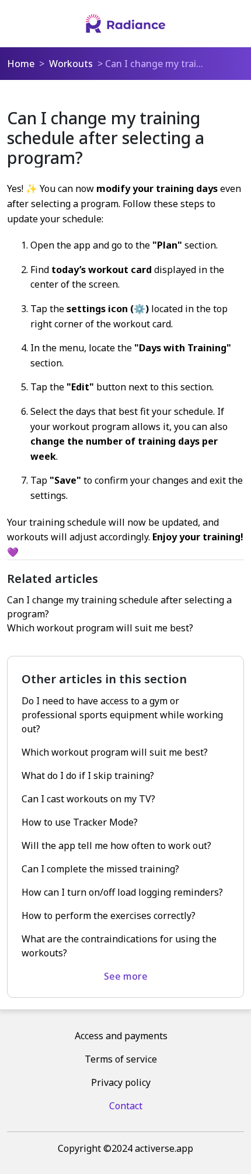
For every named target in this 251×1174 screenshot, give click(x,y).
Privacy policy (121, 1082)
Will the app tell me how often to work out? (116, 845)
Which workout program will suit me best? (100, 627)
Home (20, 63)
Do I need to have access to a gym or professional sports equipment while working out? (122, 714)
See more (126, 976)
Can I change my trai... (154, 63)
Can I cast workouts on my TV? (88, 798)
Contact (125, 1105)
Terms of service (121, 1059)
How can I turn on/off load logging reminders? (122, 892)
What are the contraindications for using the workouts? (119, 945)
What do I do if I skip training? (88, 775)
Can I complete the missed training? (100, 868)
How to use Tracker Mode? (80, 822)
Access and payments (121, 1035)
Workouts (71, 63)
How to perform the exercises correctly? (109, 915)
